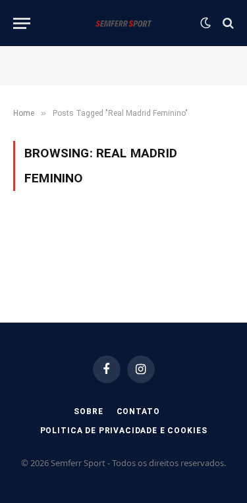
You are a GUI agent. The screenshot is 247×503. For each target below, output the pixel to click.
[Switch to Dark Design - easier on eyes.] (205, 23)
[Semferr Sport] (123, 23)
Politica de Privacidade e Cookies (123, 430)
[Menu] (21, 23)
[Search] (227, 23)
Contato (138, 411)
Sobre (88, 411)
